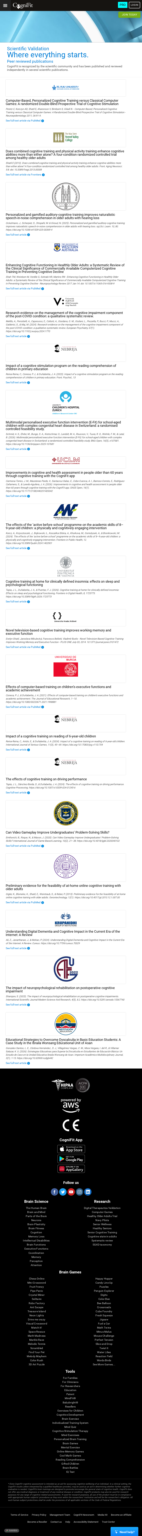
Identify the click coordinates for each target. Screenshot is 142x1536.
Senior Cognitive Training (102, 1232)
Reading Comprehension (70, 1459)
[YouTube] (71, 1192)
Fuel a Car (104, 1323)
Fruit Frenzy (37, 1286)
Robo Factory (37, 1303)
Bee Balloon (104, 1303)
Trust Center (108, 1521)
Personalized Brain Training (70, 1439)
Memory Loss (36, 1236)
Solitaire (37, 1298)
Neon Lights (36, 1315)
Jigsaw (104, 1319)
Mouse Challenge (104, 1335)
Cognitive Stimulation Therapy (70, 1430)
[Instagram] (79, 1192)
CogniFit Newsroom (84, 1514)
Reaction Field (104, 1356)
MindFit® (70, 1398)
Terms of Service (19, 1514)
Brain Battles (70, 1467)
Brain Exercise (70, 1418)
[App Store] (71, 1149)
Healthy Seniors (102, 1228)
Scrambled (36, 1348)
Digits (104, 1294)
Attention (36, 1265)
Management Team (60, 1514)
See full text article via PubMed (23, 120)
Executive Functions (36, 1248)
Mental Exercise (70, 1447)
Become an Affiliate (121, 1514)
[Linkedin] (88, 1192)
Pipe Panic (36, 1290)
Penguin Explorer (104, 1290)
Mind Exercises (70, 1435)
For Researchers (70, 1386)
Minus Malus (104, 1331)
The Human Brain (36, 1208)
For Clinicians (70, 1381)
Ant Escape (36, 1307)
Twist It (103, 1348)
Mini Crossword (36, 1282)
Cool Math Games (70, 1455)
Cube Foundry (104, 1311)
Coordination (36, 1252)
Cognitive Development (70, 1414)
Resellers (70, 1406)
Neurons (36, 1220)
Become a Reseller (37, 1521)
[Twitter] (63, 1192)
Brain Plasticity (36, 1224)
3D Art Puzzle (37, 1364)
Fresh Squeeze (104, 1315)
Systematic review (102, 1240)
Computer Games (102, 1212)
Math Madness (36, 1335)
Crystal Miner (37, 1294)
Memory (36, 1257)
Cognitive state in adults (102, 1236)
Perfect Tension (104, 1339)
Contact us (56, 1521)
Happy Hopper (104, 1278)
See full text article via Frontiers (23, 174)
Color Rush (36, 1360)
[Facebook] (54, 1192)
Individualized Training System (70, 1422)
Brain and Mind (36, 1212)
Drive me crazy (36, 1319)
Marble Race (36, 1339)
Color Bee (104, 1298)
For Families (70, 1377)
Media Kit (102, 1514)
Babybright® (70, 1402)
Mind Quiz (70, 1426)
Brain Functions (36, 1244)
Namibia (13, 1530)
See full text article (16, 234)
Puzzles (104, 1286)
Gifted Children (70, 1463)
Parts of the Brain (36, 1216)
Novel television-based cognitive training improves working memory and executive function (58, 632)
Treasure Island (37, 1311)
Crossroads (104, 1307)
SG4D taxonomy (102, 1244)
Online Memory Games (70, 1451)
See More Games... (104, 1364)
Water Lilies (104, 1352)
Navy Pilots (102, 1220)
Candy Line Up (104, 1282)
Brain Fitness (36, 1228)
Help (67, 1521)
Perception (36, 1261)
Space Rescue (36, 1331)
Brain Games (70, 1443)
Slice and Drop (104, 1343)
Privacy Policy (39, 1514)
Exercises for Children (70, 1410)
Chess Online (36, 1278)
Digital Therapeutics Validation (102, 1208)
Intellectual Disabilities (36, 1240)
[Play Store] (71, 1159)
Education (70, 1390)
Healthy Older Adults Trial (102, 1216)
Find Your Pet (37, 1352)
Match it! (36, 1327)
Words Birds (104, 1360)
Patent (70, 1394)
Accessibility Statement (86, 1521)
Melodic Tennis (36, 1343)
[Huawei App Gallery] (71, 1169)
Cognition (36, 1232)
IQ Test (70, 1471)
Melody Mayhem (36, 1356)
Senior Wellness (102, 1224)
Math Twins (104, 1327)
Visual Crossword (36, 1323)
